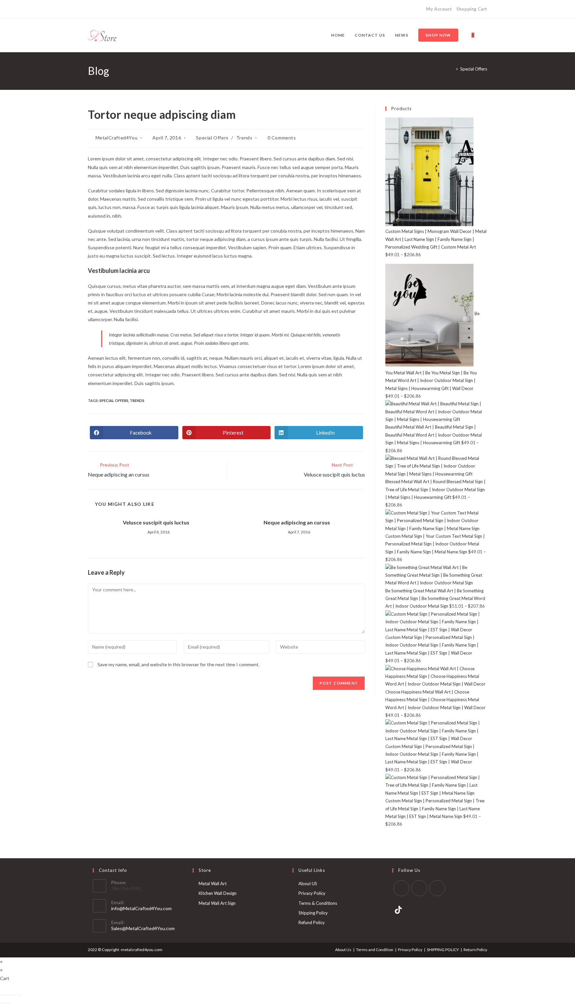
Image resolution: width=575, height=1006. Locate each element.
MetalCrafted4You (117, 137)
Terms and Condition (374, 949)
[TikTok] (112, 9)
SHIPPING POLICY (443, 949)
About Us (343, 949)
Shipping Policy (313, 912)
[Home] (452, 69)
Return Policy (475, 949)
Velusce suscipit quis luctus (156, 522)
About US (307, 883)
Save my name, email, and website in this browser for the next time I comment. (178, 664)
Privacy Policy (311, 893)
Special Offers (473, 69)
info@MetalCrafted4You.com (141, 908)
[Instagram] (105, 9)
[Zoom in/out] (2, 995)
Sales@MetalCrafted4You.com (143, 928)
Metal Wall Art (213, 883)
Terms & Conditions (317, 903)
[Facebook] (91, 9)
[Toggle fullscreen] (8, 995)
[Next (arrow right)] (8, 1003)
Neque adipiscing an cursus (297, 522)
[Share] (13, 995)
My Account (439, 9)
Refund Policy (311, 922)
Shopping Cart (472, 9)
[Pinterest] (97, 9)
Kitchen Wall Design (218, 893)
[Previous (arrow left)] (2, 1003)
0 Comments (282, 137)
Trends (244, 137)
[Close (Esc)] (19, 995)
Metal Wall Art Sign (217, 903)
